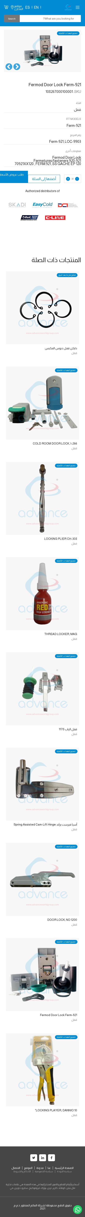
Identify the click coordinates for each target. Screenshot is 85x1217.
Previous (17, 67)
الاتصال (15, 1167)
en (36, 7)
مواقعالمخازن (18, 7)
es (27, 7)
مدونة (40, 1167)
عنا (49, 1167)
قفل (74, 353)
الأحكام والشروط (22, 1171)
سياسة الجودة (64, 1171)
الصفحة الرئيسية (64, 1167)
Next (9, 67)
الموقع (28, 1167)
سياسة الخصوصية (44, 1171)
